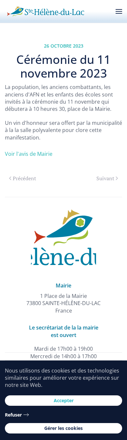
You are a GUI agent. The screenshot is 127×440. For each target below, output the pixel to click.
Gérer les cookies (63, 428)
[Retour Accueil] (45, 11)
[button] (119, 11)
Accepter (64, 400)
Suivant (105, 178)
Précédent (24, 178)
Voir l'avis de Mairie (28, 153)
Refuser (13, 415)
